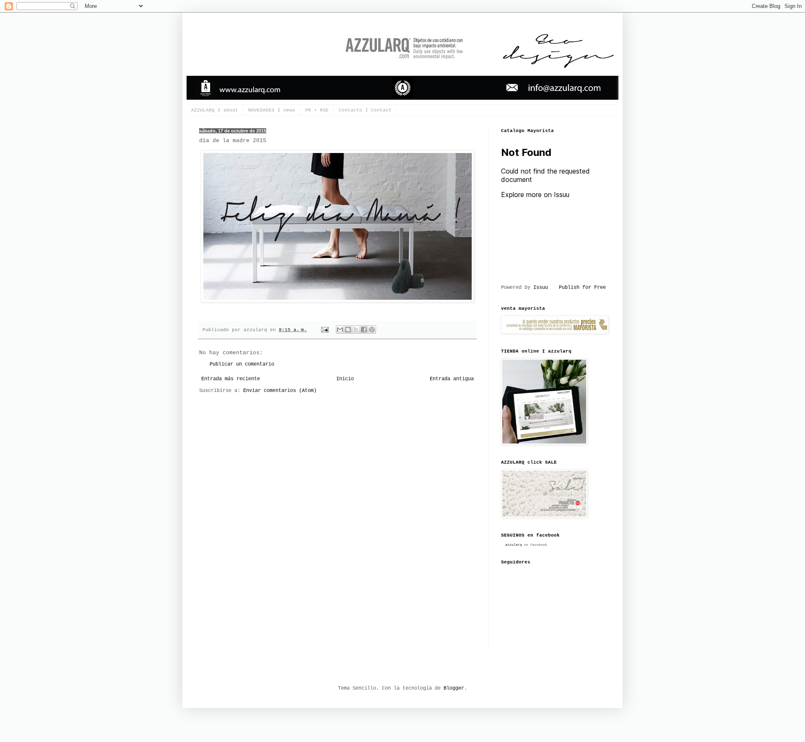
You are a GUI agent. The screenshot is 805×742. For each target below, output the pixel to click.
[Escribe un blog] (348, 329)
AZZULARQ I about (214, 110)
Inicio (345, 379)
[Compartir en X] (356, 329)
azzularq (513, 545)
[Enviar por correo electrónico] (340, 329)
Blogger (454, 688)
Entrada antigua (452, 379)
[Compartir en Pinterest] (372, 329)
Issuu (540, 288)
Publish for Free (582, 288)
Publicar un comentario (242, 364)
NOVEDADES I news (271, 110)
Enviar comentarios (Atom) (280, 391)
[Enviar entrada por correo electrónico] (325, 329)
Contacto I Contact (365, 110)
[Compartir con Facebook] (364, 329)
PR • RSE (317, 110)
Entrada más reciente (230, 379)
